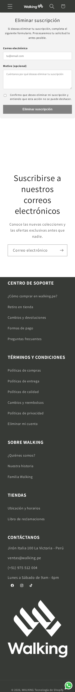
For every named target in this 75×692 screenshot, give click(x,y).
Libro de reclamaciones (26, 519)
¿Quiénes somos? (21, 455)
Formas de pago (20, 328)
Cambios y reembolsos (26, 402)
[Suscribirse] (61, 250)
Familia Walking (20, 476)
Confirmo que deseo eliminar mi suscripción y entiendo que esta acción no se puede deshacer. (41, 97)
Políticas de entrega (23, 381)
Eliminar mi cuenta (23, 423)
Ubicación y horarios (24, 508)
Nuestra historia (20, 466)
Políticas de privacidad (26, 413)
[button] (9, 6)
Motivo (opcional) (15, 66)
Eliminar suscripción (37, 109)
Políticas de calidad (23, 391)
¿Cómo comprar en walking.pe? (33, 296)
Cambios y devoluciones (27, 317)
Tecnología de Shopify (49, 690)
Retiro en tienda (20, 306)
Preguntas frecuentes (25, 338)
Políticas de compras (24, 370)
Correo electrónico (15, 48)
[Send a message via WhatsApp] (68, 685)
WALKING (28, 690)
